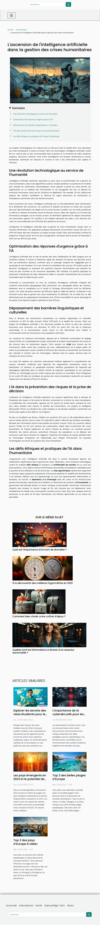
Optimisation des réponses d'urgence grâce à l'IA (33, 119)
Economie (11, 905)
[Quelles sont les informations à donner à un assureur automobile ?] (49, 634)
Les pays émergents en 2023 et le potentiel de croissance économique (30, 779)
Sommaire (18, 108)
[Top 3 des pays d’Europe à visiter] (30, 826)
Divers (70, 905)
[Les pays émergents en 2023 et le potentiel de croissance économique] (30, 761)
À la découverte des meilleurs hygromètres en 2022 (42, 583)
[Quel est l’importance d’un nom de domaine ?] (39, 534)
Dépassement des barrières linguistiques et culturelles (35, 125)
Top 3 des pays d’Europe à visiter (25, 842)
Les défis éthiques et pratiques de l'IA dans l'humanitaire (36, 136)
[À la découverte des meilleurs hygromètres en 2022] (42, 568)
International (21, 29)
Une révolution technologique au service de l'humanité (35, 113)
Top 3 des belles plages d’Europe (69, 777)
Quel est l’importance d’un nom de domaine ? (39, 549)
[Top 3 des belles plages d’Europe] (69, 761)
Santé (38, 905)
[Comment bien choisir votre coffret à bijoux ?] (38, 601)
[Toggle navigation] (11, 15)
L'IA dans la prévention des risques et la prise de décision (36, 130)
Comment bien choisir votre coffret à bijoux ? (38, 616)
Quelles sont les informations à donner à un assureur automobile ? (43, 651)
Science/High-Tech (54, 905)
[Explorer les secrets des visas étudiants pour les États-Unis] (30, 696)
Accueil (10, 29)
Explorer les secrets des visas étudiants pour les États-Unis (30, 714)
